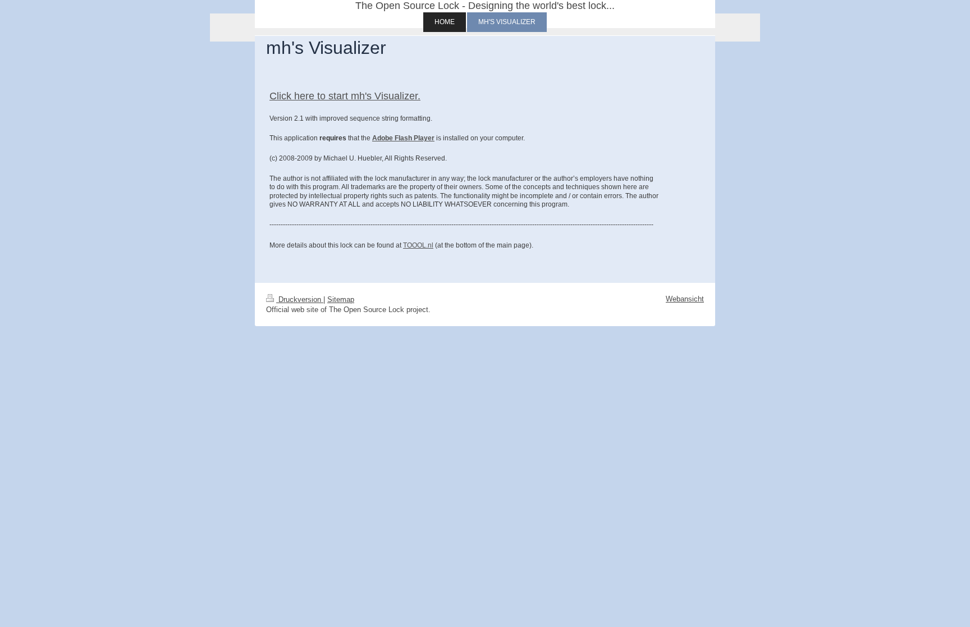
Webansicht (685, 299)
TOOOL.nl (418, 245)
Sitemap (340, 299)
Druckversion (299, 299)
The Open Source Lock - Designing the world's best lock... (485, 5)
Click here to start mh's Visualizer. (344, 96)
